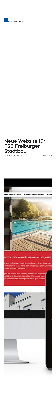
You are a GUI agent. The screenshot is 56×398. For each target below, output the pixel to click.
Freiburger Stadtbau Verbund (13, 155)
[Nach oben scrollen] (53, 394)
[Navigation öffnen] (48, 20)
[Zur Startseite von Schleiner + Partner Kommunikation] (14, 20)
